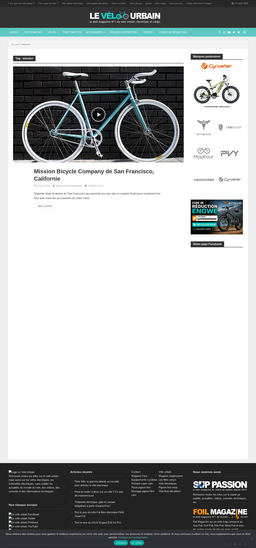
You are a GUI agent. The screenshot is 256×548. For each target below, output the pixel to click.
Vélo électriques (168, 483)
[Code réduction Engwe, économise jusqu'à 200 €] (217, 216)
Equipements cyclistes (144, 479)
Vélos (52, 32)
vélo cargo (160, 3)
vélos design (135, 3)
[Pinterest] (23, 522)
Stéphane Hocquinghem (69, 185)
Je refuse (136, 542)
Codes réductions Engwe (198, 3)
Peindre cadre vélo (142, 483)
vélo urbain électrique (72, 3)
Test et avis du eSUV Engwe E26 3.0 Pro (98, 522)
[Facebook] (24, 514)
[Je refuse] (251, 539)
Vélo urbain (165, 471)
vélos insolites (118, 3)
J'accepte (120, 542)
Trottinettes (72, 32)
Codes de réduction (173, 32)
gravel (149, 3)
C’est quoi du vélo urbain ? (21, 3)
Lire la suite (45, 206)
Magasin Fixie (139, 475)
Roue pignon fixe (140, 487)
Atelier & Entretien (123, 32)
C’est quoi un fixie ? (48, 3)
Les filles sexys (167, 479)
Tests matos (32, 32)
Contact (135, 471)
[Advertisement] (217, 283)
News (13, 32)
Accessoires (94, 32)
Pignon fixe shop (168, 487)
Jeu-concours (176, 3)
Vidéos (147, 32)
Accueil (15, 44)
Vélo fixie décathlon (170, 491)
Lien (133, 495)
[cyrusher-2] (217, 84)
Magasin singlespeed (171, 475)
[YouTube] (23, 526)
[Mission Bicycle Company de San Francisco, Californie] (98, 114)
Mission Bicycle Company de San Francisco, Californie (94, 175)
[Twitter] (22, 518)
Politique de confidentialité (133, 537)
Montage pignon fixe (142, 491)
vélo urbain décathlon (97, 3)
